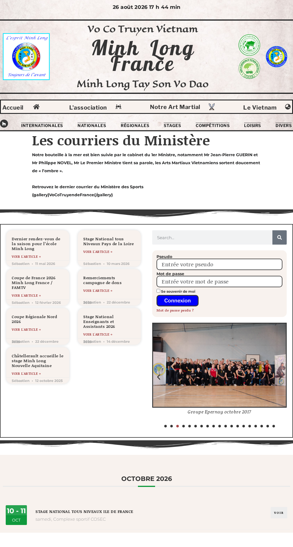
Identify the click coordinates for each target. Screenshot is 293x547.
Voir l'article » (26, 256)
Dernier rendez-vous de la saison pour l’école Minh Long (36, 243)
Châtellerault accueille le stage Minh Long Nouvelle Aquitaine (37, 360)
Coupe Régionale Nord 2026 (34, 319)
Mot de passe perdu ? (175, 310)
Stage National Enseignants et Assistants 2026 (99, 321)
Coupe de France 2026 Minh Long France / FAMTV (34, 282)
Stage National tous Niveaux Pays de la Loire (108, 241)
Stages (172, 125)
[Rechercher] (279, 237)
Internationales (42, 125)
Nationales (92, 125)
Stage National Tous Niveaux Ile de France (84, 511)
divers (284, 125)
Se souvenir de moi (177, 291)
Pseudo (164, 257)
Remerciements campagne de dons (102, 280)
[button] (158, 376)
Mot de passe (170, 274)
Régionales (135, 125)
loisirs (252, 125)
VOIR (279, 512)
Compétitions (212, 125)
